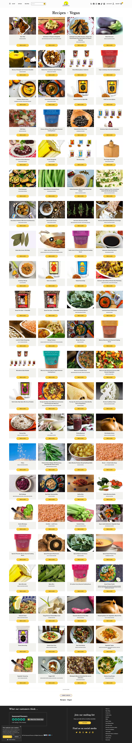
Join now (84, 722)
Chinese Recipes (51, 617)
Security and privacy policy (111, 727)
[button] (12, 739)
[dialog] (11, 733)
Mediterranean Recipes (47, 38)
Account (109, 3)
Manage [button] (16, 736)
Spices (20, 3)
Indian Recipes (22, 38)
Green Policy (108, 721)
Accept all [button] (7, 736)
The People (108, 731)
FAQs (107, 719)
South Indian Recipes (57, 252)
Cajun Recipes (51, 161)
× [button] (20, 726)
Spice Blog (108, 710)
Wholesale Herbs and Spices (112, 733)
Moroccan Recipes (86, 372)
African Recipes (105, 282)
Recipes (27, 3)
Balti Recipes (50, 252)
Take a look (23, 45)
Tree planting (108, 735)
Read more (12, 734)
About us (107, 708)
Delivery (107, 717)
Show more (66, 689)
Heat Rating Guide (110, 723)
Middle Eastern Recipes (109, 38)
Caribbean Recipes (18, 101)
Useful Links (108, 737)
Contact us (108, 713)
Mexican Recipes (22, 131)
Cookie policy (108, 715)
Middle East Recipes (51, 71)
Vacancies (108, 739)
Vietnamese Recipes (51, 435)
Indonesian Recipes (51, 191)
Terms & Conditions (110, 729)
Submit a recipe (66, 695)
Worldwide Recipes (57, 38)
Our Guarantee (109, 725)
